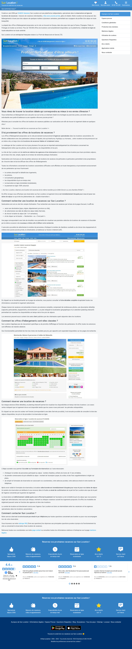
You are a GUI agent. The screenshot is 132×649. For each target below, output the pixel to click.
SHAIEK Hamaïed (24, 13)
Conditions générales (109, 23)
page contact (36, 530)
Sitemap (100, 622)
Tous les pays (91, 622)
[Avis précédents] (19, 572)
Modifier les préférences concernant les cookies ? (66, 641)
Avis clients (106, 44)
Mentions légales (107, 31)
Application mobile (108, 48)
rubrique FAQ (23, 523)
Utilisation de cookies (109, 35)
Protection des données (110, 27)
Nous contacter (107, 52)
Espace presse (107, 18)
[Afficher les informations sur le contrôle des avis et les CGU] (16, 575)
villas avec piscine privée (51, 16)
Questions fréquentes (109, 40)
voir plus (35, 572)
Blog (74, 622)
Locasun (107, 622)
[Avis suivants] (129, 572)
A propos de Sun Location (110, 14)
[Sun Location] (9, 2)
